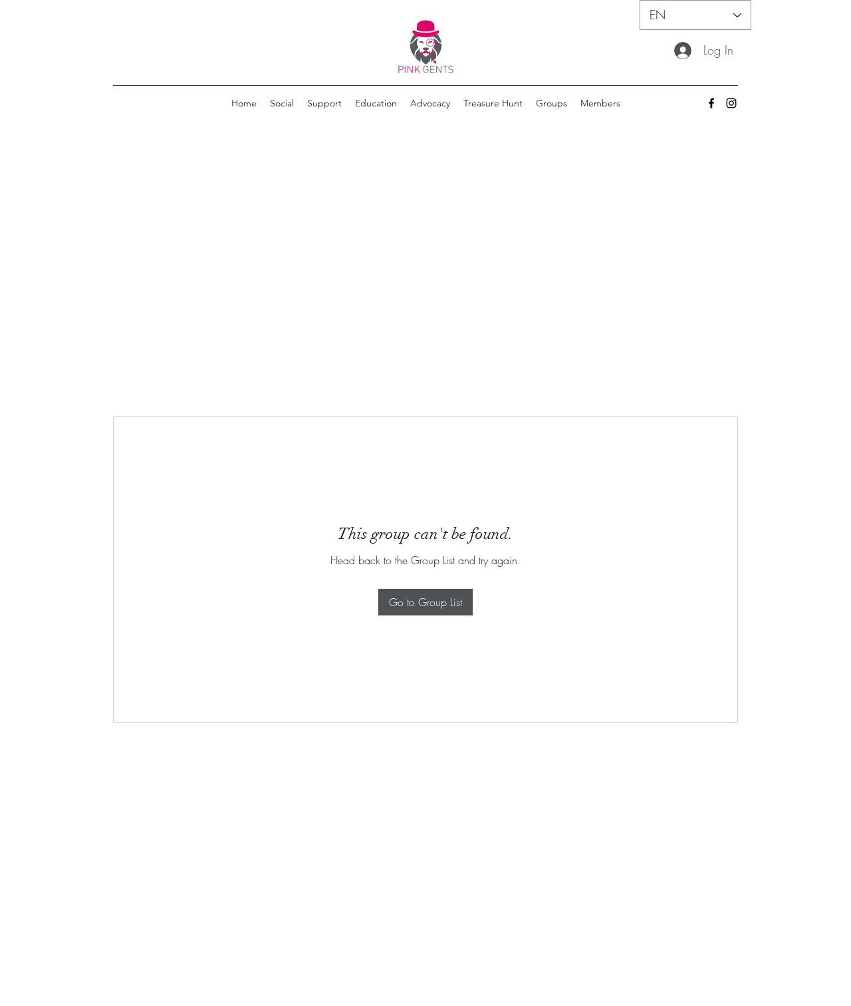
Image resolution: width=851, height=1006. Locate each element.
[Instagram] (731, 103)
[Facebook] (711, 103)
